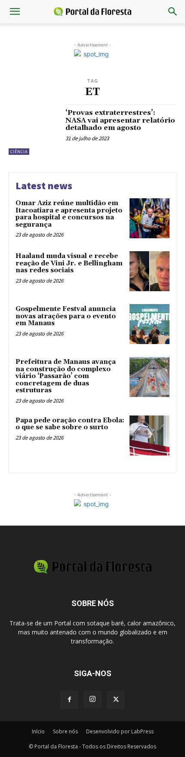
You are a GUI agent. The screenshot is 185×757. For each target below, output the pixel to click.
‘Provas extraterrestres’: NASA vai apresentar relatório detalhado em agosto (120, 120)
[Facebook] (69, 699)
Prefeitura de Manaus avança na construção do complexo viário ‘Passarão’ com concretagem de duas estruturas (65, 376)
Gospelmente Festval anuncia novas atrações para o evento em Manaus (65, 316)
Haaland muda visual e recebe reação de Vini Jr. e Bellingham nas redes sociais (69, 263)
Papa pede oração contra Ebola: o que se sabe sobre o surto (69, 424)
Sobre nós (65, 731)
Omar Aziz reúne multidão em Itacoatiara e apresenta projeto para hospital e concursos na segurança (68, 214)
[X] (115, 699)
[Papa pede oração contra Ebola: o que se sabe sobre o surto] (150, 435)
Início (38, 731)
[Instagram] (92, 699)
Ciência (19, 151)
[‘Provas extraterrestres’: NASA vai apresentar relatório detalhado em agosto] (34, 130)
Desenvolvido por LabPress (120, 731)
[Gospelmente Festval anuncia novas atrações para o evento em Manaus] (150, 324)
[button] (14, 11)
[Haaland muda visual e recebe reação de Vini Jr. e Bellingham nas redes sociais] (150, 271)
